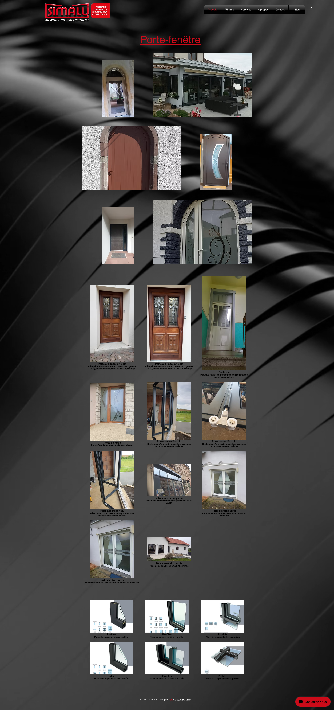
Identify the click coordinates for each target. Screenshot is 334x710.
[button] (202, 85)
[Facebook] (311, 9)
